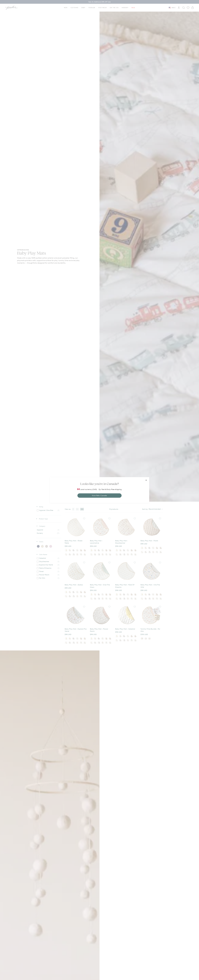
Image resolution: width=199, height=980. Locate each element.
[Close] (146, 480)
